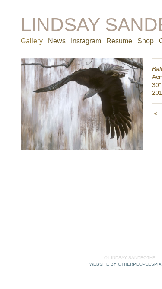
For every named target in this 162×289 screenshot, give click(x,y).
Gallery (32, 41)
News (57, 41)
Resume (119, 41)
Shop (145, 41)
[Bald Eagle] (82, 104)
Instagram (86, 41)
